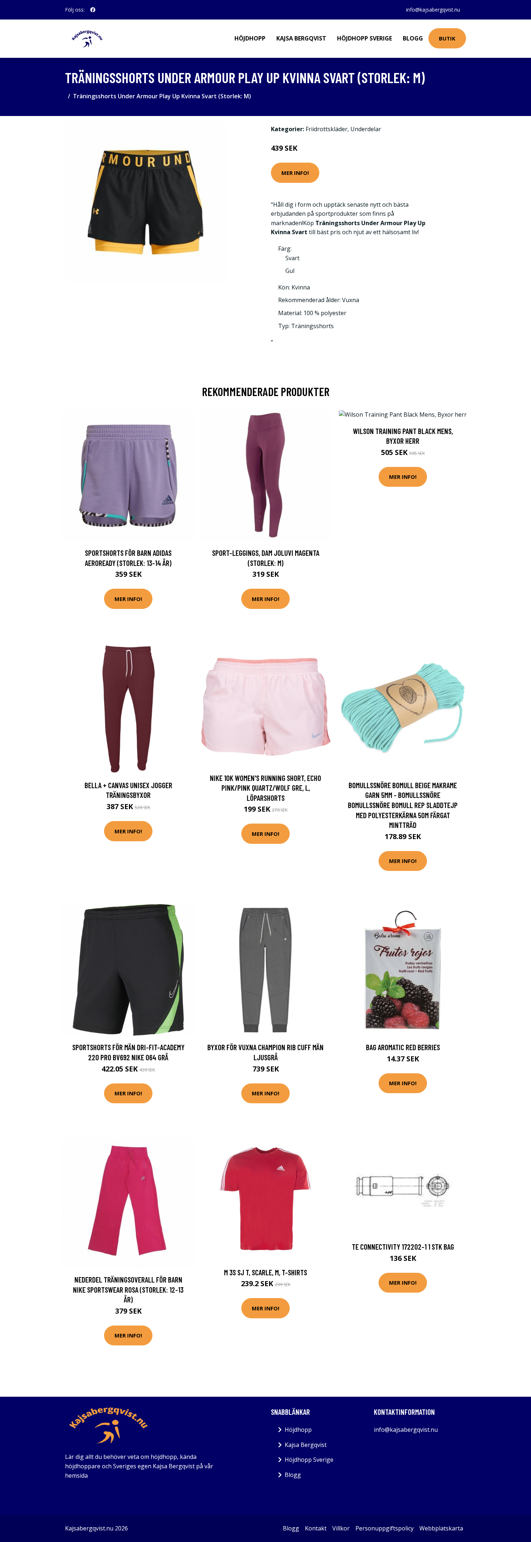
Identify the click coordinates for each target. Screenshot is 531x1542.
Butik (447, 38)
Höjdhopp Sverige (364, 38)
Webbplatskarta (441, 1528)
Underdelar (365, 129)
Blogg (413, 38)
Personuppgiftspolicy (384, 1528)
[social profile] (92, 10)
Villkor (341, 1528)
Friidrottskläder (326, 129)
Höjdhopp (250, 38)
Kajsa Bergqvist (301, 38)
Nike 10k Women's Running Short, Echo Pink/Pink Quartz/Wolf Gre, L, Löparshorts (265, 787)
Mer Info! (295, 172)
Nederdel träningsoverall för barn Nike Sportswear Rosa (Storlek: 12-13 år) (128, 1289)
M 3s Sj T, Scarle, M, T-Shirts (265, 1272)
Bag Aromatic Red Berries (403, 1047)
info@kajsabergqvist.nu (433, 9)
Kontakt (316, 1528)
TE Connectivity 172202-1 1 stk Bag (403, 1246)
